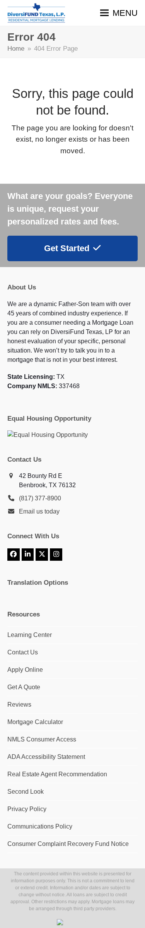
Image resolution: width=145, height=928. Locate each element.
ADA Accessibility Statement (46, 756)
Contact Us (22, 652)
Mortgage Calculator (35, 722)
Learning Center (29, 635)
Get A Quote (23, 687)
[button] (119, 13)
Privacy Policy (26, 809)
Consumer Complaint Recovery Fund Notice (68, 844)
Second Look (25, 791)
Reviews (19, 704)
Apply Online (25, 669)
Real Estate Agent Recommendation (57, 774)
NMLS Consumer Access (41, 739)
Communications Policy (39, 826)
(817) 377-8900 (40, 498)
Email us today (39, 511)
